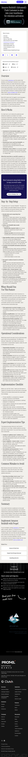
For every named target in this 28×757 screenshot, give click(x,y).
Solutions (3, 701)
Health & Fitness (18, 691)
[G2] (2, 682)
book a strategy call (12, 92)
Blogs (16, 719)
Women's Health (18, 698)
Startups (3, 704)
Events (16, 723)
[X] (2, 740)
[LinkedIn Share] (3, 55)
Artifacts (16, 726)
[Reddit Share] (16, 55)
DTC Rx (16, 696)
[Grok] (4, 668)
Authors (16, 721)
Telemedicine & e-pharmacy (20, 689)
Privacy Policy (4, 744)
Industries (17, 687)
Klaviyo (16, 710)
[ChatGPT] (2, 668)
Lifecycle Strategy (4, 689)
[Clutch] (9, 682)
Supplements (17, 694)
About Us (3, 716)
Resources (17, 716)
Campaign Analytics (5, 691)
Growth (2, 706)
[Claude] (6, 668)
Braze (16, 707)
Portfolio (3, 723)
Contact (16, 735)
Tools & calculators (18, 728)
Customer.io (11, 80)
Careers (2, 726)
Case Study (3, 721)
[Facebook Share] (12, 55)
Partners (17, 702)
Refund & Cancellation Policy (7, 748)
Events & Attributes (5, 694)
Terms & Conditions (5, 746)
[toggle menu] (25, 2)
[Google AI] (11, 668)
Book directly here (18, 651)
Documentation (18, 733)
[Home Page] (4, 2)
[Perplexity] (8, 667)
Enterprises (3, 709)
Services (3, 687)
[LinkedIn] (4, 740)
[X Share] (7, 55)
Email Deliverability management (5, 697)
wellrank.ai (17, 731)
